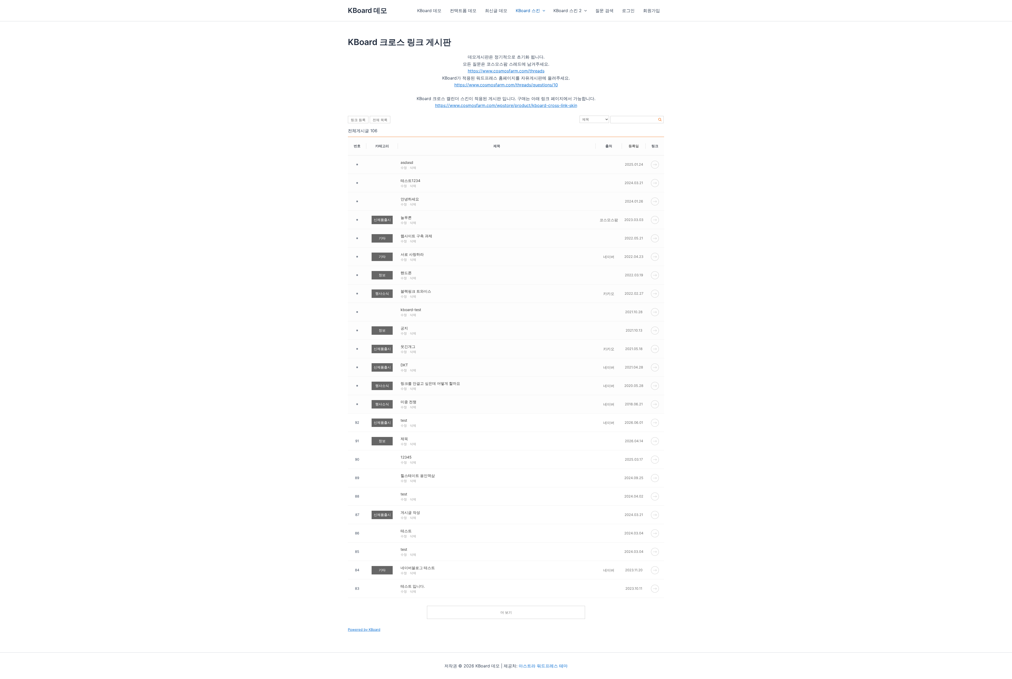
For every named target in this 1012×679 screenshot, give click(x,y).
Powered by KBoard (364, 629)
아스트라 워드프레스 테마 (543, 665)
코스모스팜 (609, 220)
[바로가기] (655, 422)
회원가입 (651, 10)
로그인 (628, 10)
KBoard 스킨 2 (567, 10)
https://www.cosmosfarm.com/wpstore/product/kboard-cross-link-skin (506, 105)
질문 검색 (604, 10)
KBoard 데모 (367, 10)
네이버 (608, 256)
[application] (542, 10)
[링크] (655, 164)
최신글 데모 (496, 10)
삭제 (413, 168)
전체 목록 (380, 120)
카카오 (608, 293)
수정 (404, 168)
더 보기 (506, 612)
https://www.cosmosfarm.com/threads (506, 70)
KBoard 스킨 (528, 10)
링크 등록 (358, 120)
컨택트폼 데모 (463, 10)
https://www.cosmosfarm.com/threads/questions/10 (506, 84)
